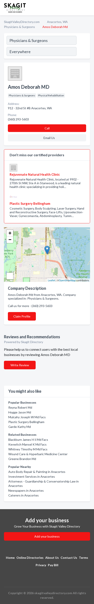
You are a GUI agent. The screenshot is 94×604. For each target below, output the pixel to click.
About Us (52, 557)
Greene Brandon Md (22, 459)
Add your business (47, 536)
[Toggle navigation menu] (88, 7)
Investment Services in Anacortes (31, 476)
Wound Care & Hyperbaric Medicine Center (38, 454)
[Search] (83, 46)
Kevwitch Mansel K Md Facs (27, 444)
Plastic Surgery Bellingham (26, 422)
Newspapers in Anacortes (26, 490)
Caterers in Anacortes (23, 495)
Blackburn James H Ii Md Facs (28, 439)
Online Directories (30, 557)
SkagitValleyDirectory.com (22, 22)
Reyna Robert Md (20, 407)
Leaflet (51, 280)
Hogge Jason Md (19, 412)
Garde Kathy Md (19, 427)
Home (10, 557)
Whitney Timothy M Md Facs (27, 449)
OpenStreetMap (67, 280)
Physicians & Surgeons (19, 27)
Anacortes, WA (57, 22)
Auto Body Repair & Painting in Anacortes (36, 472)
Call (47, 128)
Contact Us (69, 557)
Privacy (41, 565)
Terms (83, 557)
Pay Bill (53, 565)
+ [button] (10, 233)
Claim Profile (21, 316)
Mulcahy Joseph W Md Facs (27, 417)
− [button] (10, 239)
